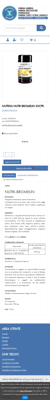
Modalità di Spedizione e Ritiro (14, 370)
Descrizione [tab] (8, 175)
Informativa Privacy (9, 348)
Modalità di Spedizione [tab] (28, 175)
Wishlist (5, 341)
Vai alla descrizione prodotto (12, 125)
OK (25, 397)
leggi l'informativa (26, 391)
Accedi (4, 333)
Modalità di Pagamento (11, 366)
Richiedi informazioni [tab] (13, 179)
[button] (4, 154)
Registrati (5, 337)
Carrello (5, 344)
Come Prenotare (8, 359)
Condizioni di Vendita (10, 363)
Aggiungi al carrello (12, 162)
